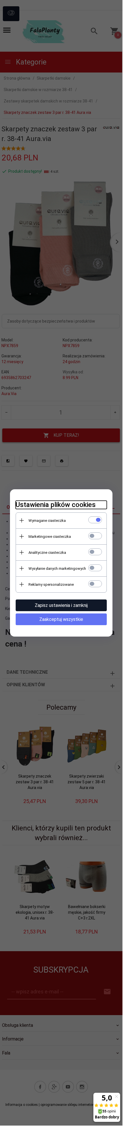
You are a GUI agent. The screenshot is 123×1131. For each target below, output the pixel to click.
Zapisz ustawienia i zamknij (61, 605)
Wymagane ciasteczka (47, 520)
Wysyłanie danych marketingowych (57, 568)
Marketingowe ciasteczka (49, 536)
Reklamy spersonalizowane (51, 584)
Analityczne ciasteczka (47, 552)
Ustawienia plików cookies (56, 505)
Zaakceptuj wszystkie (61, 619)
